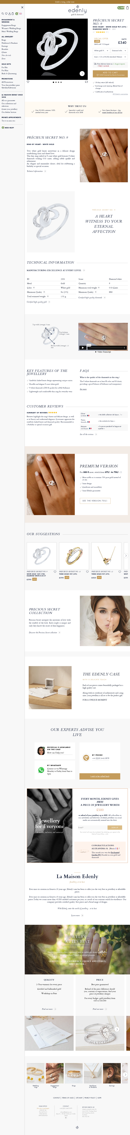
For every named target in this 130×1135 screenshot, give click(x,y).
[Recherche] (3, 14)
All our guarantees (8, 100)
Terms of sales (68, 1098)
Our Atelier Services (9, 112)
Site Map (79, 1098)
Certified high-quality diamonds (90, 297)
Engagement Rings (9, 25)
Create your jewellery (9, 109)
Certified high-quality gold (37, 302)
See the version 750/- (95, 501)
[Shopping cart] (13, 13)
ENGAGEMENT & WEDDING (8, 21)
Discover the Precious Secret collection (43, 632)
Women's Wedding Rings (11, 28)
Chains (4, 52)
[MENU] (22, 7)
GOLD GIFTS (6, 64)
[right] (82, 73)
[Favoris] (7, 14)
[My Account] (10, 14)
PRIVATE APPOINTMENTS (11, 117)
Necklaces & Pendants (10, 43)
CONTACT (56, 1098)
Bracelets (5, 49)
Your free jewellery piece (11, 86)
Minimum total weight (89, 287)
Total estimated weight (36, 296)
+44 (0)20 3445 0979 (100, 758)
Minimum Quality (34, 292)
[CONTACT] (17, 13)
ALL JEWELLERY (7, 37)
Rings (4, 40)
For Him (5, 70)
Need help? (9, 128)
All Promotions (7, 82)
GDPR (99, 1098)
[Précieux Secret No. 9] (57, 49)
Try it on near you (8, 120)
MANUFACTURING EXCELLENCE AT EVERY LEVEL (54, 270)
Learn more (75, 915)
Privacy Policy (89, 1098)
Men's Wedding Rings (10, 31)
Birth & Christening (9, 73)
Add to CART (112, 73)
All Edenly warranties (120, 94)
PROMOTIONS (7, 79)
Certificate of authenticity (104, 92)
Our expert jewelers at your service (112, 111)
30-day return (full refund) (104, 82)
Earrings (5, 46)
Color (29, 287)
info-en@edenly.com (66, 1112)
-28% (97, 41)
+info (106, 834)
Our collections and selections (9, 104)
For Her (5, 67)
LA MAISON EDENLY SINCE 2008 (12, 96)
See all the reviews (86, 434)
